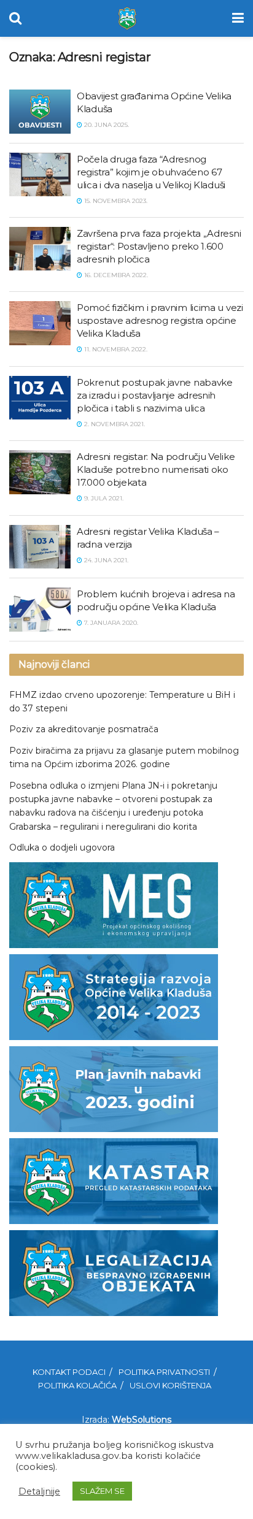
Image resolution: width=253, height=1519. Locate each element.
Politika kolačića (77, 1385)
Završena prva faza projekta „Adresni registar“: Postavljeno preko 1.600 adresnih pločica (159, 246)
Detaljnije (39, 1491)
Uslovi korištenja (170, 1385)
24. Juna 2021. (105, 560)
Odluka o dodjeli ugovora (62, 847)
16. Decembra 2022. (115, 275)
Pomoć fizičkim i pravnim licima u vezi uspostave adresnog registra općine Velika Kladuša (160, 320)
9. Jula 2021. (102, 498)
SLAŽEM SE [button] (102, 1491)
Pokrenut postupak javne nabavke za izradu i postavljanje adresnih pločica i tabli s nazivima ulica (155, 395)
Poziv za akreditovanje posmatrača (83, 729)
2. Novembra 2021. (113, 424)
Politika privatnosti (164, 1372)
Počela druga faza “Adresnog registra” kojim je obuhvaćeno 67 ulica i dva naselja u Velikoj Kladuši (151, 172)
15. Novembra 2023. (114, 201)
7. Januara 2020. (110, 623)
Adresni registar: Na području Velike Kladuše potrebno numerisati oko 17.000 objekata (156, 469)
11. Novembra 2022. (114, 349)
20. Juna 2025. (105, 125)
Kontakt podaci (69, 1372)
